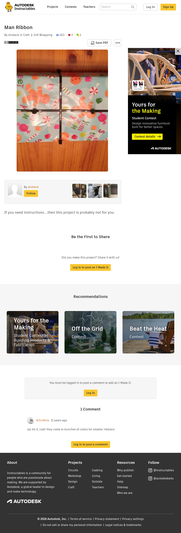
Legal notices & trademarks (123, 525)
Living (96, 476)
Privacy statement (107, 519)
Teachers (89, 7)
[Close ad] (178, 51)
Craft (26, 35)
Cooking (97, 470)
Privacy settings (133, 519)
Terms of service (81, 519)
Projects (52, 7)
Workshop (74, 476)
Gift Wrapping (43, 35)
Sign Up (168, 7)
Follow (31, 193)
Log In (150, 7)
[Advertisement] (154, 101)
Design (72, 482)
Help (120, 482)
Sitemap (122, 487)
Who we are (124, 493)
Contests (71, 7)
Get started (124, 476)
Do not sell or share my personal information (72, 525)
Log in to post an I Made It (90, 267)
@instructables (163, 470)
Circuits (73, 470)
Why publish (125, 470)
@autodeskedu (163, 478)
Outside (97, 482)
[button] (117, 42)
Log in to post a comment (91, 444)
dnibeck (13, 35)
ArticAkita (42, 420)
